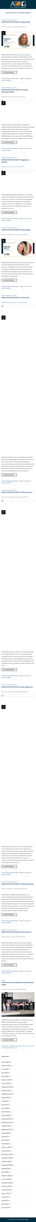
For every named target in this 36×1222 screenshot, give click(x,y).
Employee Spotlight (7, 20)
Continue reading (9, 72)
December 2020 (7, 1154)
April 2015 (5, 1204)
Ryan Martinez (21, 26)
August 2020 (5, 1168)
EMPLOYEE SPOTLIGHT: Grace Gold (15, 298)
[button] (3, 4)
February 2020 (6, 1175)
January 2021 (6, 1151)
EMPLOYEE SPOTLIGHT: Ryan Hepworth (17, 687)
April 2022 (5, 1108)
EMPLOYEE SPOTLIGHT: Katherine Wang (17, 884)
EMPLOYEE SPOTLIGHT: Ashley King (16, 22)
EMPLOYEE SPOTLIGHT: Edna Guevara (16, 932)
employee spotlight (6, 80)
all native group (27, 78)
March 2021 (5, 1143)
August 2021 (5, 1133)
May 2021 (5, 1136)
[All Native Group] (18, 4)
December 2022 (7, 1087)
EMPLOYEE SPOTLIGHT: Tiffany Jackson (17, 492)
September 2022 (7, 1094)
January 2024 (6, 1065)
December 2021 (7, 1119)
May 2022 (5, 1104)
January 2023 (6, 1083)
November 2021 (7, 1122)
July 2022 (5, 1101)
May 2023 (5, 1073)
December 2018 (7, 1183)
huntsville (31, 1046)
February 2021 (6, 1147)
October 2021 (6, 1126)
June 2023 (5, 1069)
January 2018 (6, 1190)
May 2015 (5, 1200)
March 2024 (5, 1062)
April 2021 (5, 1140)
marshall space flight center (8, 1047)
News (15, 20)
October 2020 (6, 1161)
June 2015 (5, 1197)
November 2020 (7, 1158)
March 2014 (5, 1207)
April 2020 (5, 1172)
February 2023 (6, 1080)
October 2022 (6, 1090)
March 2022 (5, 1112)
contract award (25, 1046)
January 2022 (6, 1115)
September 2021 (7, 1129)
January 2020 (6, 1179)
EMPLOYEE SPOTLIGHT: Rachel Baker (16, 230)
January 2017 (6, 1193)
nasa (16, 1047)
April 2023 (5, 1076)
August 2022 (5, 1097)
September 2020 (7, 1165)
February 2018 (6, 1186)
